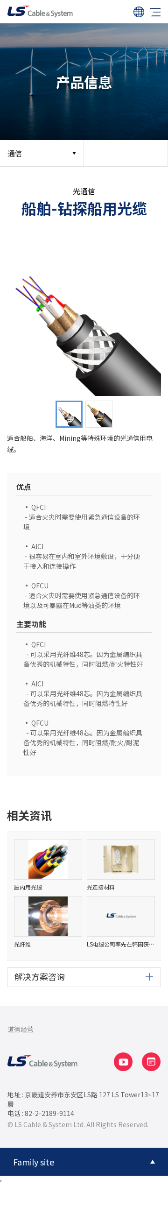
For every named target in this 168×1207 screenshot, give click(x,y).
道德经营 (20, 1029)
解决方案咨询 (39, 976)
